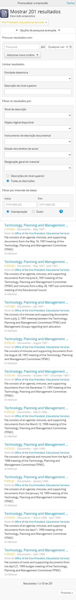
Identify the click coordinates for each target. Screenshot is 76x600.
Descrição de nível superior (20, 85)
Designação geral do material (21, 162)
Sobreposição (18, 211)
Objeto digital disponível (19, 122)
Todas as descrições (22, 181)
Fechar (71, 3)
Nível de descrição (15, 109)
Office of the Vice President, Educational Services (42, 233)
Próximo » (67, 593)
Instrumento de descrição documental (27, 135)
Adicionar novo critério (20, 55)
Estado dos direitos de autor (21, 148)
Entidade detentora (16, 72)
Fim (40, 198)
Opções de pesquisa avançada (38, 30)
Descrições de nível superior (27, 176)
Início (7, 198)
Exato (39, 211)
